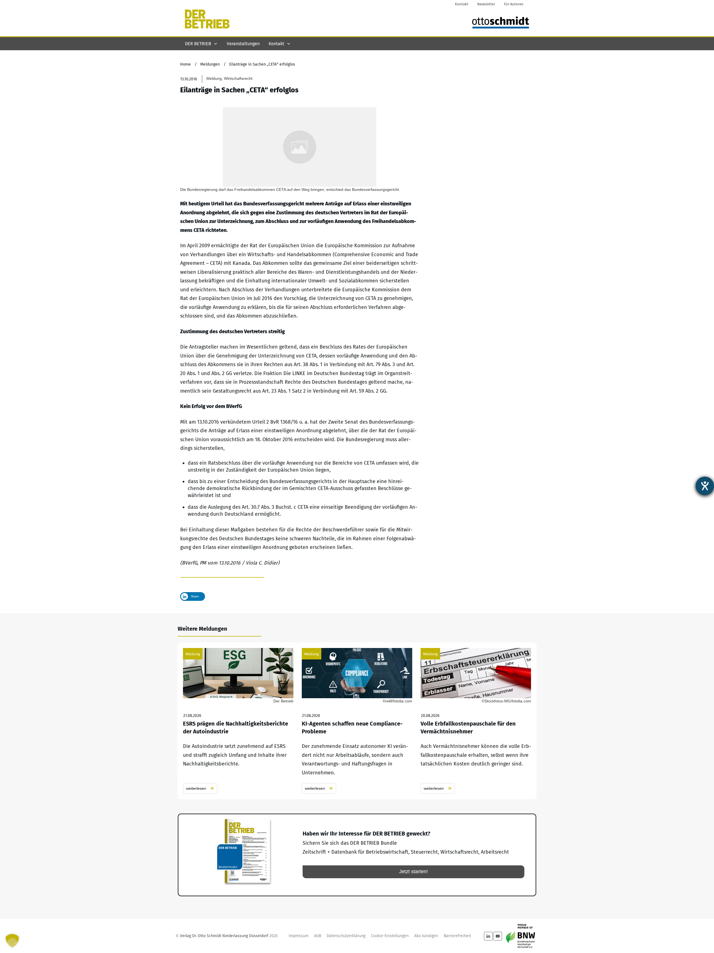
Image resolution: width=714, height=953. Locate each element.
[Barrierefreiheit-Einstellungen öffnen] (705, 486)
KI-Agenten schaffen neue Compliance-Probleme (357, 721)
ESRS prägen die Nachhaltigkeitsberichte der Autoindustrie (238, 721)
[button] (12, 940)
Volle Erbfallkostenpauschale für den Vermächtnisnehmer (476, 721)
